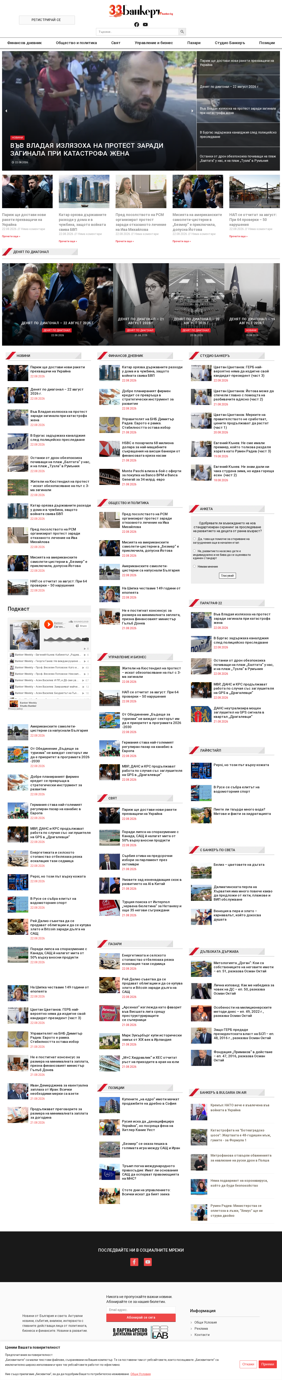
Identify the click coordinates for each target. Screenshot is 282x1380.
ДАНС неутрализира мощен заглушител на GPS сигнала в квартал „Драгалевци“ (239, 712)
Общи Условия (140, 1374)
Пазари (193, 42)
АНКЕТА (206, 509)
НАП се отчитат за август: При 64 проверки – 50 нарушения (253, 219)
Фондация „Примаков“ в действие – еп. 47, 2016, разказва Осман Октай (243, 1056)
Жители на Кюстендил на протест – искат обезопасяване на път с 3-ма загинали (59, 485)
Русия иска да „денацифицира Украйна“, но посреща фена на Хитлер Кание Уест (148, 1125)
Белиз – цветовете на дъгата (239, 864)
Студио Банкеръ (230, 42)
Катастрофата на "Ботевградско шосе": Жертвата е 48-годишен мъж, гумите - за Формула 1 (241, 1135)
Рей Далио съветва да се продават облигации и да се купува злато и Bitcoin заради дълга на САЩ (60, 927)
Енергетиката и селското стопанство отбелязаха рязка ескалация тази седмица (56, 856)
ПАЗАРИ (115, 944)
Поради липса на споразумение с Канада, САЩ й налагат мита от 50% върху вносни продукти (58, 953)
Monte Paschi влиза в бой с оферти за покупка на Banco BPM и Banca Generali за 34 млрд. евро (151, 475)
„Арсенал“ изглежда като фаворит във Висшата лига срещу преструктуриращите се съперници (152, 1013)
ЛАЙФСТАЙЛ (210, 750)
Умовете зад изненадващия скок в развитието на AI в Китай (152, 882)
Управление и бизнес (154, 42)
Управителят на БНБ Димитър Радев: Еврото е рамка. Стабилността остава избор (56, 1037)
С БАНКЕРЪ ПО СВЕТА (217, 850)
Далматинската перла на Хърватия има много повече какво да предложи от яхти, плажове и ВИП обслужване (243, 893)
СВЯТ (112, 798)
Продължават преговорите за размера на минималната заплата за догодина (59, 1113)
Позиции (267, 42)
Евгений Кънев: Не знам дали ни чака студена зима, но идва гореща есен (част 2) (244, 471)
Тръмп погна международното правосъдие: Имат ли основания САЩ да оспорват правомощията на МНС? (150, 1172)
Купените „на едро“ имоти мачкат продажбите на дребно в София (150, 1101)
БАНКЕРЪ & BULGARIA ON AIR (223, 1093)
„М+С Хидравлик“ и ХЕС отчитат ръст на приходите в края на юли (150, 1059)
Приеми (267, 1364)
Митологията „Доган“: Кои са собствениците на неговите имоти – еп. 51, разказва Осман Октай (244, 967)
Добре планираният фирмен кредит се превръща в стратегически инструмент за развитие (56, 782)
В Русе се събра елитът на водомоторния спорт (53, 901)
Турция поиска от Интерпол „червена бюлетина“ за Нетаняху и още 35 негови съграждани (151, 906)
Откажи (248, 1364)
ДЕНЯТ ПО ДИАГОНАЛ (31, 252)
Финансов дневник (24, 42)
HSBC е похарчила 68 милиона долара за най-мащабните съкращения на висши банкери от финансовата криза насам (151, 449)
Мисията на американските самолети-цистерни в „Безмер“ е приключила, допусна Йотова (58, 561)
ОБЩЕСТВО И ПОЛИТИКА (128, 503)
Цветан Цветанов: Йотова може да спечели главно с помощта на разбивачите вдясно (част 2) (244, 395)
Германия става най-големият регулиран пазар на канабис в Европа (56, 809)
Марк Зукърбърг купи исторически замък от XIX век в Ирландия (152, 1037)
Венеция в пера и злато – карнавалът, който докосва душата (237, 915)
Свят (116, 42)
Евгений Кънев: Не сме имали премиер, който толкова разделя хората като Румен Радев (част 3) (242, 447)
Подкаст (19, 609)
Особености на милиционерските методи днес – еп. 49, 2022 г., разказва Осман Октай (243, 1011)
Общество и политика (76, 42)
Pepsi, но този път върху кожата (58, 876)
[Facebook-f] (134, 1262)
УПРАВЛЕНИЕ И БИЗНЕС (127, 657)
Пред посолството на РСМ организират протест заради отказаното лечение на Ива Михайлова (55, 535)
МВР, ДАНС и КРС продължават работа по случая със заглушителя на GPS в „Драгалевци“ (60, 832)
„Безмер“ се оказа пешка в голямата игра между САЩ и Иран (151, 1146)
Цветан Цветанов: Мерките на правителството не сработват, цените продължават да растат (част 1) (242, 421)
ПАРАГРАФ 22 (211, 603)
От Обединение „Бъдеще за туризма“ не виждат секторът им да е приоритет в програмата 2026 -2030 (60, 754)
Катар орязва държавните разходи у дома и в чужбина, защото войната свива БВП (60, 509)
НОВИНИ (23, 356)
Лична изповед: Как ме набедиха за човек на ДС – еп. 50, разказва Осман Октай (244, 989)
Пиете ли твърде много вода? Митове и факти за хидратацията (242, 811)
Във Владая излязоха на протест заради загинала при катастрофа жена (58, 416)
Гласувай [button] (227, 575)
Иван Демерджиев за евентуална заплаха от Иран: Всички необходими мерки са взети (59, 1089)
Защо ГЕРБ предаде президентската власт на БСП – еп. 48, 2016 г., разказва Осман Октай (244, 1034)
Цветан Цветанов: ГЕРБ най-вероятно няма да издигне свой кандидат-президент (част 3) (57, 1013)
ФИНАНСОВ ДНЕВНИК (125, 356)
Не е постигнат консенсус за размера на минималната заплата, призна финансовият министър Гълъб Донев (59, 1063)
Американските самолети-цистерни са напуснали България (59, 728)
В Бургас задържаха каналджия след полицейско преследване (57, 437)
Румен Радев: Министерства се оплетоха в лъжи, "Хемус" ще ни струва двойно (237, 1211)
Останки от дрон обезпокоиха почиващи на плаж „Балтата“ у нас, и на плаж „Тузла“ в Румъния (60, 462)
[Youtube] (145, 24)
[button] (6, 111)
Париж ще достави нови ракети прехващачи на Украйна (24, 219)
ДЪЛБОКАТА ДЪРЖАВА (219, 952)
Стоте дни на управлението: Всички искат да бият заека (146, 1192)
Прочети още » (11, 236)
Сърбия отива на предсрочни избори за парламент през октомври (147, 860)
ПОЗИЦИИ (116, 1088)
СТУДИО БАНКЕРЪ (215, 356)
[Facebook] (136, 24)
